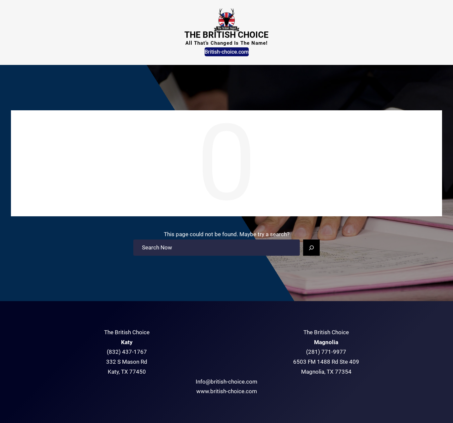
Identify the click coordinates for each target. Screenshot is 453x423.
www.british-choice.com (226, 391)
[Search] (311, 247)
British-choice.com (227, 52)
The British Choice (226, 35)
